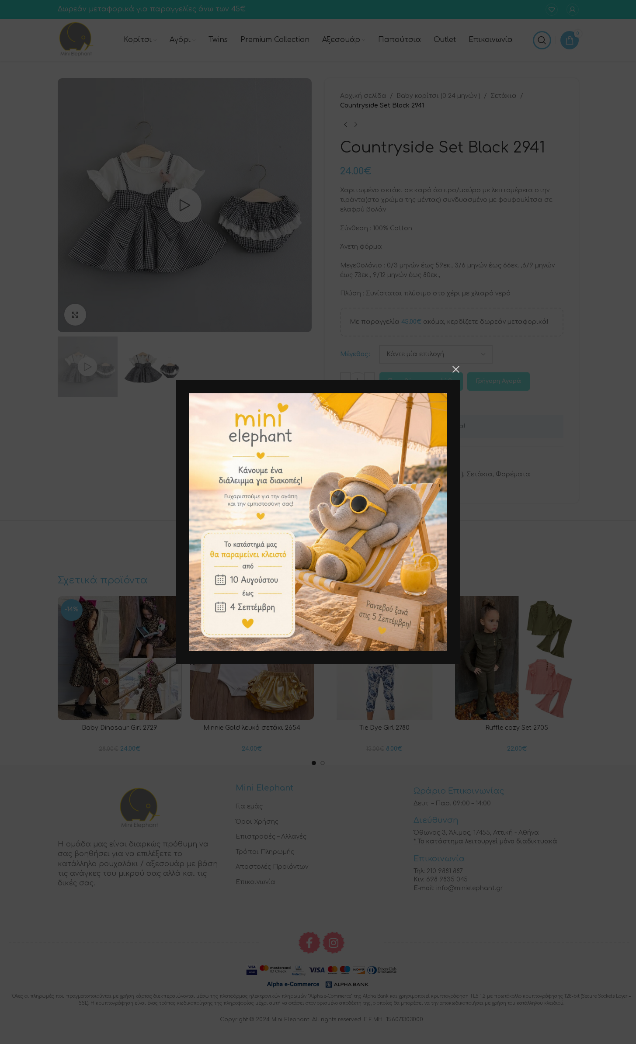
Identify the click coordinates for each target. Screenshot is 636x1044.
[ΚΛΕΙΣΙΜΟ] (456, 369)
